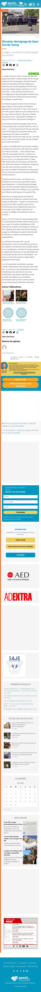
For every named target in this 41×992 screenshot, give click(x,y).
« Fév (5, 809)
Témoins (4, 11)
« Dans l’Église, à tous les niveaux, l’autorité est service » (20, 696)
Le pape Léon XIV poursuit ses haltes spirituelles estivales (13, 853)
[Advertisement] (20, 407)
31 (15, 805)
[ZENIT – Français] (11, 4)
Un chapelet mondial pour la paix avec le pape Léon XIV (23, 734)
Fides (31, 89)
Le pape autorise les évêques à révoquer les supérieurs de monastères (23, 763)
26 (25, 801)
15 (6, 798)
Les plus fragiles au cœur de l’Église (14, 701)
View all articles (8, 353)
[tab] (12, 920)
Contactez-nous (32, 966)
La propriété (22, 963)
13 (30, 794)
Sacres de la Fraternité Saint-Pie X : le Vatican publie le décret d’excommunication (22, 724)
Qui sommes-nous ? (10, 963)
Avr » (9, 809)
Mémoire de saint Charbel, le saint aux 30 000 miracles (24, 744)
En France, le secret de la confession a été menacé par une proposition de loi (24, 753)
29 (6, 805)
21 (35, 798)
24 (15, 801)
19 (25, 798)
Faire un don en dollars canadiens (20, 385)
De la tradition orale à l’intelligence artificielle (17, 709)
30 (11, 805)
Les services (32, 963)
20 (30, 798)
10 (15, 794)
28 (35, 801)
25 (20, 801)
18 (20, 798)
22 (6, 801)
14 (35, 794)
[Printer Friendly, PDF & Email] (33, 74)
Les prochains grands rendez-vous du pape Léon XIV (13, 839)
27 (30, 801)
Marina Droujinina (24, 60)
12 (25, 794)
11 (20, 794)
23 (11, 801)
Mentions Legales (9, 966)
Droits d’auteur (21, 966)
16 (11, 798)
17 (15, 798)
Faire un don (20, 380)
